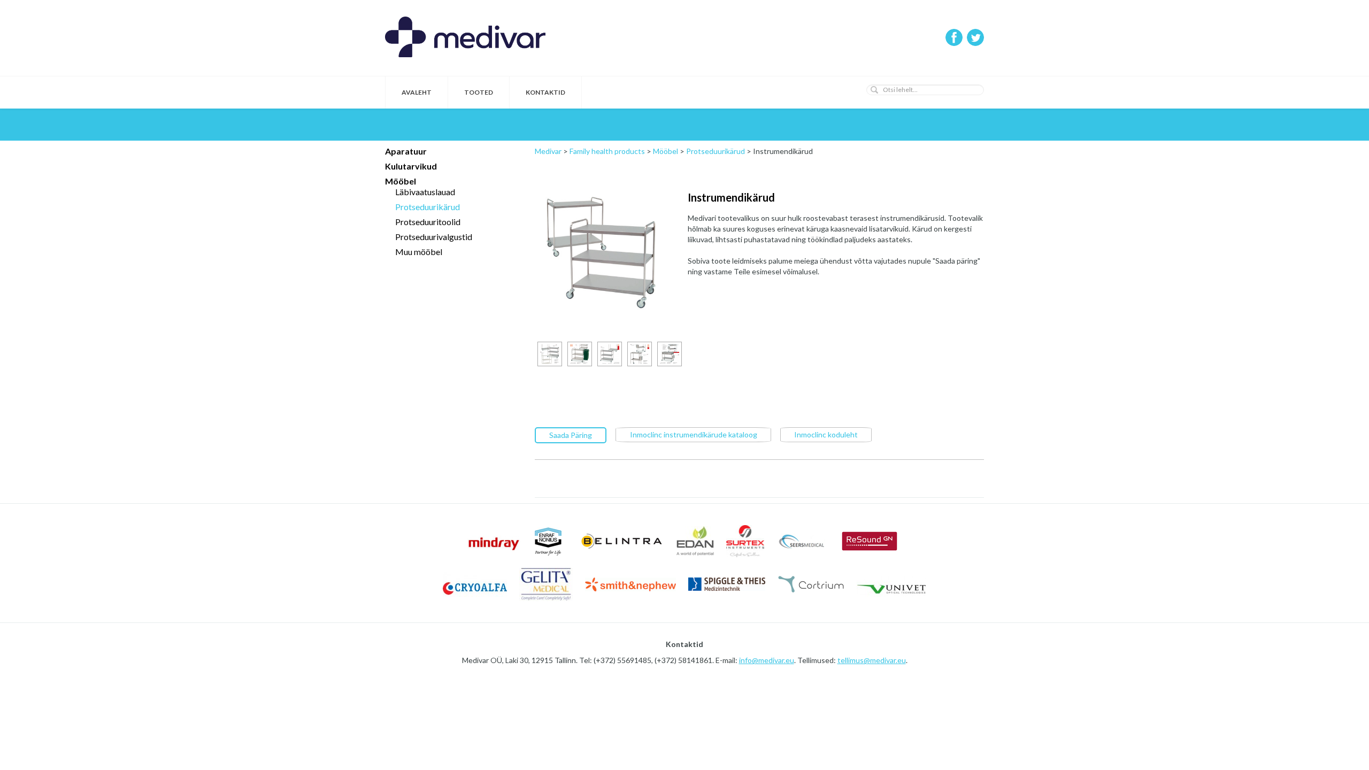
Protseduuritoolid (427, 222)
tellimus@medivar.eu (871, 660)
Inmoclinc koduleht (826, 434)
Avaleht (417, 92)
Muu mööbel (418, 252)
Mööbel (400, 181)
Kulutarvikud (411, 166)
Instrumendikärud (731, 197)
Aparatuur (406, 151)
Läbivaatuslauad (425, 192)
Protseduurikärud (427, 207)
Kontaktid (545, 92)
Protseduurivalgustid (433, 237)
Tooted (478, 92)
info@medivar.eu (766, 660)
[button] (874, 90)
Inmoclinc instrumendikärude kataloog (693, 434)
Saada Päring (570, 435)
